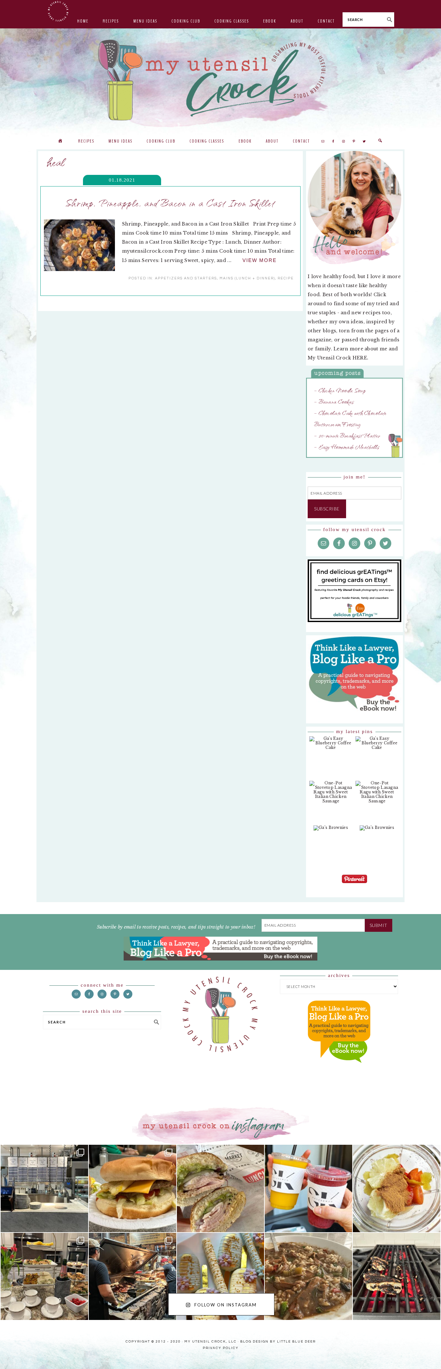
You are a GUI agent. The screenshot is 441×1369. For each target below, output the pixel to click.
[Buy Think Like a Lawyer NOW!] (339, 1069)
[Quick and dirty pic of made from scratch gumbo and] (308, 1276)
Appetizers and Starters (186, 278)
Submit (378, 925)
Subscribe (327, 508)
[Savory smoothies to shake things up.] (396, 1188)
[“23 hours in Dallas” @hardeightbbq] (132, 1276)
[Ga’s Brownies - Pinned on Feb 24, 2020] (330, 831)
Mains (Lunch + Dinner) (247, 278)
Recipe (286, 278)
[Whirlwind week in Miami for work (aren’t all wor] (44, 1188)
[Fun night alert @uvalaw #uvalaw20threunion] (132, 1188)
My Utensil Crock (156, 116)
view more (259, 260)
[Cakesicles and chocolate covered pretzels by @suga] (220, 1276)
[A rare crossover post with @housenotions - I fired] (396, 1276)
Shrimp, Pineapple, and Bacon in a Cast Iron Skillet (170, 202)
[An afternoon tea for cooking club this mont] (44, 1276)
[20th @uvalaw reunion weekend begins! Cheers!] (308, 1188)
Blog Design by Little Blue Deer (278, 1341)
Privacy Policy (221, 1348)
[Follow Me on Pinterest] (354, 883)
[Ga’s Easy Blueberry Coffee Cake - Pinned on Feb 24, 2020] (330, 746)
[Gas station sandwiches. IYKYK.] (220, 1188)
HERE (360, 358)
